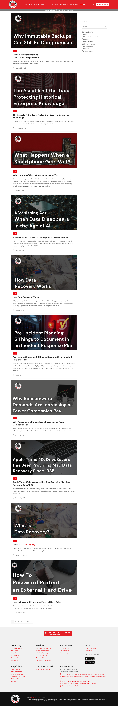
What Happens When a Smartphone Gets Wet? (36, 175)
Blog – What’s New (16, 671)
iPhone (36, 4)
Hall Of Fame (88, 42)
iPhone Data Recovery (42, 650)
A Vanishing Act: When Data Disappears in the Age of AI (40, 237)
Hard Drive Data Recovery (44, 648)
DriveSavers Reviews (91, 37)
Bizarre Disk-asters (16, 658)
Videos (86, 49)
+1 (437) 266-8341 (90, 648)
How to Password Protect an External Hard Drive (37, 602)
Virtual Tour (14, 653)
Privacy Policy (15, 679)
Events (86, 39)
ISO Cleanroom (64, 650)
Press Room (14, 650)
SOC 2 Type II (64, 648)
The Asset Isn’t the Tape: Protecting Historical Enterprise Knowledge (83, 674)
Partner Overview (16, 669)
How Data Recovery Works (26, 297)
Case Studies (88, 32)
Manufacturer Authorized (67, 653)
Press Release (88, 46)
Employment (14, 660)
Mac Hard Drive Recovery (43, 658)
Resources (73, 4)
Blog (15, 51)
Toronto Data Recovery (43, 669)
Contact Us (88, 650)
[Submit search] (105, 26)
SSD (48, 4)
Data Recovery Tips (17, 674)
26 (28, 622)
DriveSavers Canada (35, 697)
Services (54, 4)
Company (63, 4)
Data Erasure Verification (43, 660)
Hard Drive (28, 4)
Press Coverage (89, 44)
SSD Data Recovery (42, 655)
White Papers (88, 51)
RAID (42, 4)
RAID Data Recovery (42, 653)
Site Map (13, 681)
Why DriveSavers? (16, 648)
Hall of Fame (15, 655)
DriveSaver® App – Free (18, 676)
